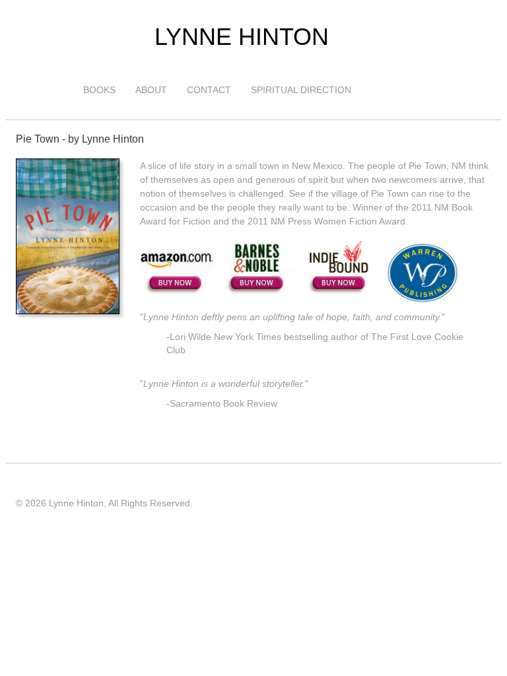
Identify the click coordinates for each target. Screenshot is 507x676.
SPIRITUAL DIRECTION (301, 89)
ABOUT (151, 89)
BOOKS (99, 89)
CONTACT (209, 89)
